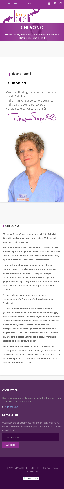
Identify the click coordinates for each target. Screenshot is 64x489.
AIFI (21, 3)
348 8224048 (11, 3)
